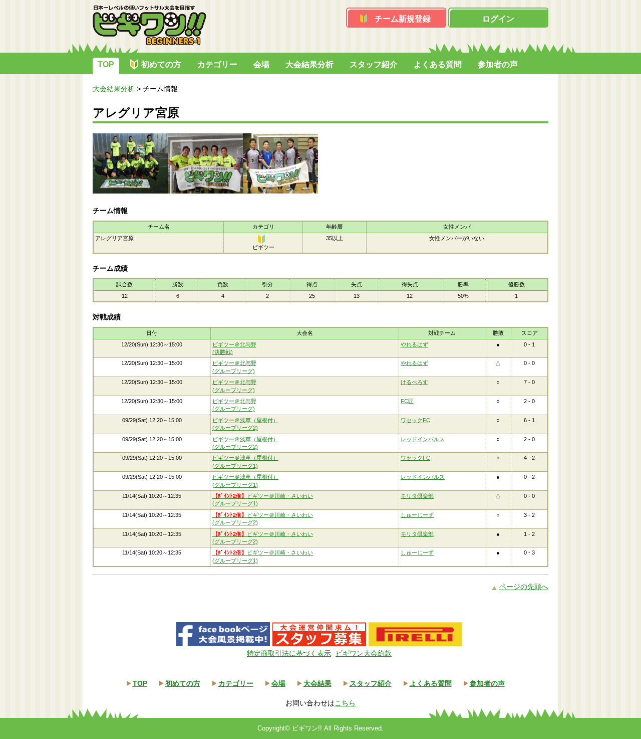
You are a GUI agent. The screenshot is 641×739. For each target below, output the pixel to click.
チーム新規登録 (403, 19)
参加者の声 (498, 64)
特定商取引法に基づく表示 (289, 653)
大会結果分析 (309, 64)
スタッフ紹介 (374, 64)
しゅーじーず (417, 515)
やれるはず (414, 344)
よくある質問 (438, 64)
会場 (261, 64)
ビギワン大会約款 (364, 653)
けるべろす (414, 382)
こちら (345, 703)
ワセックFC (415, 420)
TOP (106, 64)
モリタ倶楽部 (417, 496)
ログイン (498, 19)
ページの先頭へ (523, 587)
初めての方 (161, 64)
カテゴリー (217, 64)
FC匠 (407, 401)
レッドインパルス (423, 439)
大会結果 (317, 683)
